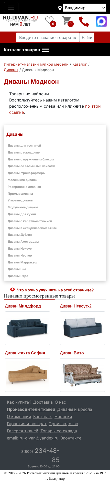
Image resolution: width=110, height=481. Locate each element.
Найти (87, 37)
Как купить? (19, 402)
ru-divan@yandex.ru (38, 438)
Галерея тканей (22, 430)
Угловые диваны (20, 200)
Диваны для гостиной (24, 145)
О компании (19, 416)
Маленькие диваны (22, 180)
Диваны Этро (18, 276)
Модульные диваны (23, 207)
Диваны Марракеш (22, 262)
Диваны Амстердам (23, 241)
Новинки (63, 416)
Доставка (43, 402)
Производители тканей (31, 409)
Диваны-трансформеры (27, 173)
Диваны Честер (20, 255)
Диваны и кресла (74, 409)
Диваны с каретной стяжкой (30, 221)
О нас (60, 402)
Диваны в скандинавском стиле (32, 228)
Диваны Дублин (20, 235)
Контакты (42, 416)
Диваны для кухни (22, 214)
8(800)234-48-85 (84, 21)
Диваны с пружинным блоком (31, 159)
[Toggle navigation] (11, 7)
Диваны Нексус (20, 248)
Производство (63, 423)
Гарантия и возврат (27, 423)
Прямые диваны (20, 194)
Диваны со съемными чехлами (31, 166)
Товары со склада (58, 430)
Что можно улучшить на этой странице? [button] (55, 290)
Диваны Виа (17, 269)
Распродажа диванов (24, 187)
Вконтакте (70, 438)
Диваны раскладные (24, 152)
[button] (26, 50)
